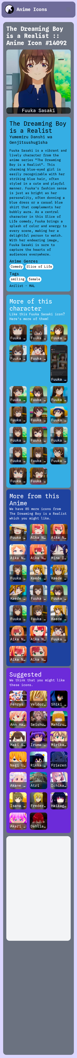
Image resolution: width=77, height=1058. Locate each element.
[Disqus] (38, 888)
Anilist (16, 286)
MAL (32, 286)
